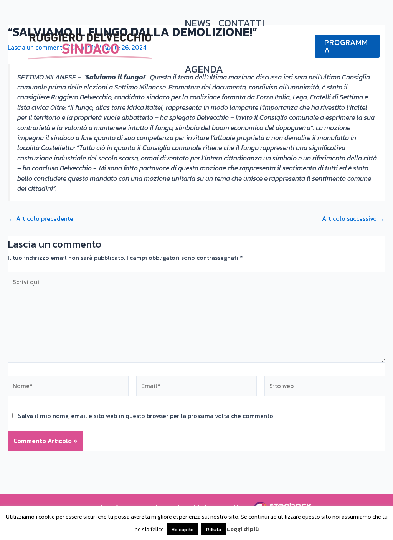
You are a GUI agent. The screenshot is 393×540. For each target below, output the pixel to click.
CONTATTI (241, 22)
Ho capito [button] (183, 529)
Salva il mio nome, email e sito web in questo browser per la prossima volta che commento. (146, 415)
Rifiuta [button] (213, 529)
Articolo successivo (353, 218)
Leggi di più (243, 529)
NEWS (198, 22)
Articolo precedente (40, 218)
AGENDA (204, 68)
